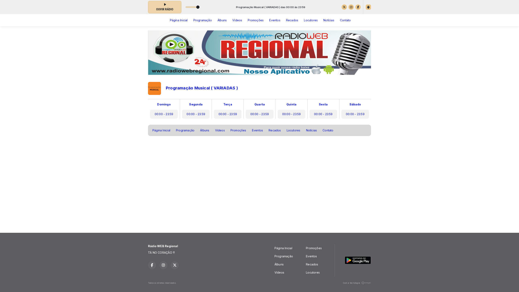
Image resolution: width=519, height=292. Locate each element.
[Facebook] (358, 7)
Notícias (328, 20)
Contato (345, 20)
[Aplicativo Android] (368, 7)
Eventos (274, 20)
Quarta (259, 104)
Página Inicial (179, 20)
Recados (292, 20)
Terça (227, 104)
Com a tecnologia (351, 283)
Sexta (323, 104)
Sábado (355, 104)
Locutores (311, 20)
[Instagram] (351, 7)
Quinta (291, 104)
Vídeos (237, 20)
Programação (202, 20)
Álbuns (222, 20)
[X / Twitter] (344, 7)
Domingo (163, 104)
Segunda (195, 104)
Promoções (256, 20)
